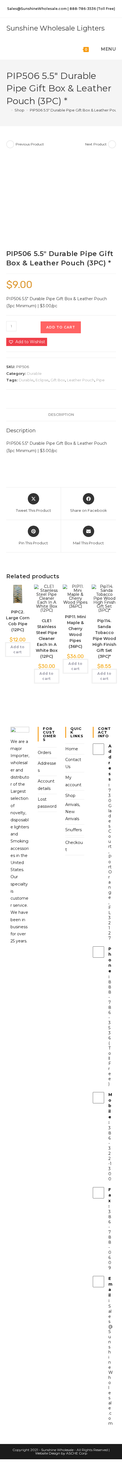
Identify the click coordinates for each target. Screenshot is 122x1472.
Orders (44, 752)
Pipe (100, 380)
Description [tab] (61, 414)
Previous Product (30, 144)
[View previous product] (10, 144)
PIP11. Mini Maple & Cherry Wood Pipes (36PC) (75, 631)
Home (71, 748)
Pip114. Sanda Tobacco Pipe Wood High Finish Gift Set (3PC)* (104, 638)
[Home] (7, 110)
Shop (70, 795)
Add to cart (60, 327)
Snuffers (73, 829)
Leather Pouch (80, 380)
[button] (26, 342)
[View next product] (112, 144)
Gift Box (58, 380)
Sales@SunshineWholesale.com (110, 1365)
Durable (34, 373)
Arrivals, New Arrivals (72, 811)
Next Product (96, 144)
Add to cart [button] (17, 649)
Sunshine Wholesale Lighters (55, 28)
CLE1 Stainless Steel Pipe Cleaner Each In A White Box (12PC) (47, 638)
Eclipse (42, 380)
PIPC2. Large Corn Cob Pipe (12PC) (18, 620)
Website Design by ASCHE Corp (61, 1453)
